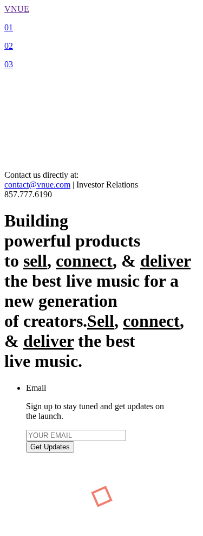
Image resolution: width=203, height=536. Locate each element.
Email (36, 387)
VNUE (16, 9)
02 (8, 45)
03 (8, 64)
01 (8, 27)
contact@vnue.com (37, 184)
